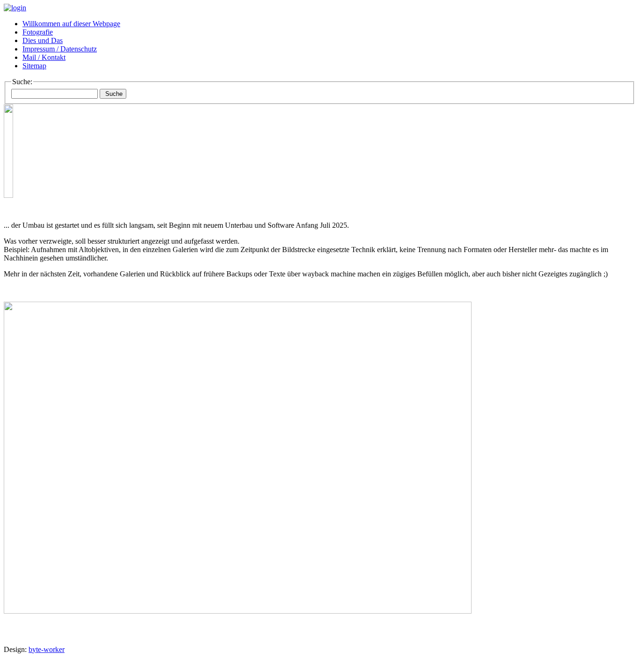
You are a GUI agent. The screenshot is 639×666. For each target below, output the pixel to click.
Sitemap (34, 66)
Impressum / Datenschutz (59, 49)
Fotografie (37, 32)
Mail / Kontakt (43, 57)
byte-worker (47, 649)
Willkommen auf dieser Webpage (71, 24)
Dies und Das (42, 40)
